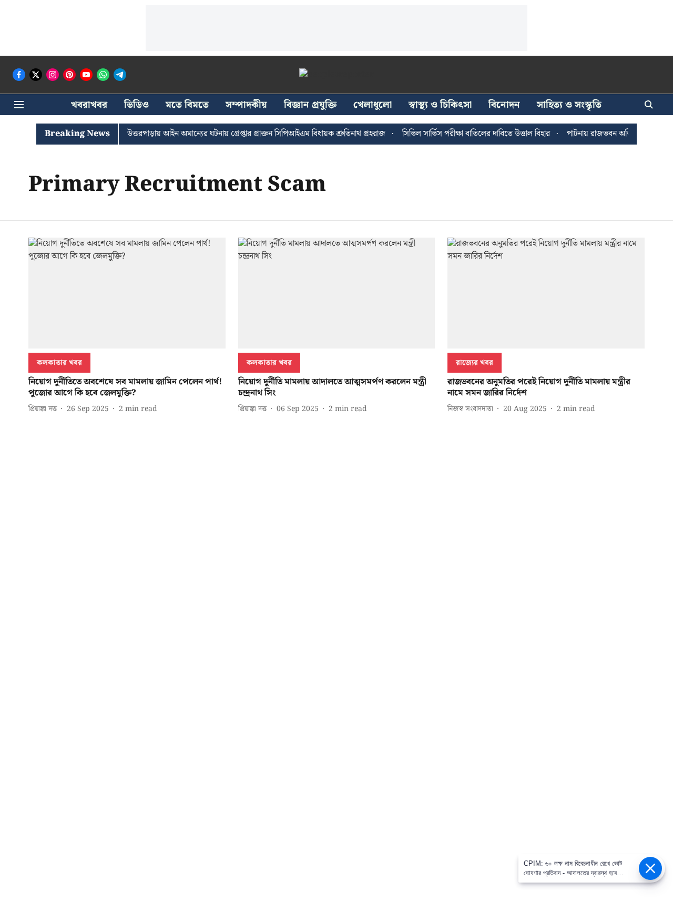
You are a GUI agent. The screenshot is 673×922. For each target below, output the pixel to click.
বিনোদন (504, 105)
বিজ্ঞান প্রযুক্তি (310, 105)
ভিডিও (136, 105)
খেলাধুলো (372, 105)
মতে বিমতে (187, 105)
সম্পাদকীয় (246, 105)
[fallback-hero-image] (127, 293)
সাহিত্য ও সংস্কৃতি (569, 105)
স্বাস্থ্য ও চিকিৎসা (440, 105)
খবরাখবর (89, 105)
